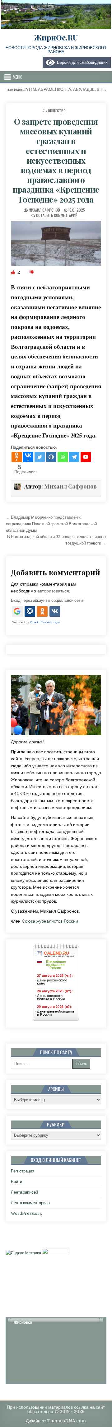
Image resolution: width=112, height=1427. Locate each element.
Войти (16, 1181)
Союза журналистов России (50, 921)
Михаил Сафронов (44, 210)
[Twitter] (40, 457)
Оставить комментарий (56, 215)
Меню (17, 77)
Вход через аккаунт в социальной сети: (47, 600)
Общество (57, 110)
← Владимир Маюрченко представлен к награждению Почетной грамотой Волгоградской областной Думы (51, 524)
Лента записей (24, 1192)
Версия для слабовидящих (81, 62)
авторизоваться (53, 590)
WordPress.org (26, 1213)
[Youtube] (86, 457)
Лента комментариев (30, 1202)
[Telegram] (74, 457)
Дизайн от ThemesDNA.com (56, 1420)
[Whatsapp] (63, 457)
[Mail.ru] (51, 457)
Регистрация (22, 1171)
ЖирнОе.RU (56, 37)
